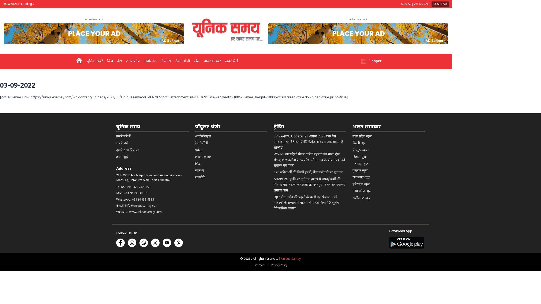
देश (119, 61)
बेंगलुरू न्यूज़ (360, 150)
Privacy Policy (279, 265)
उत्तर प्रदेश (133, 61)
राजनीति (200, 177)
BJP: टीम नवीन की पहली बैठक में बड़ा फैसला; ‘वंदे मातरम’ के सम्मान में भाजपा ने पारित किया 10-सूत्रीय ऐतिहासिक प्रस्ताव (306, 203)
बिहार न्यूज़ (359, 157)
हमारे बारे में (123, 136)
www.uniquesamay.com (145, 212)
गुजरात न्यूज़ (360, 171)
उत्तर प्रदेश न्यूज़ (362, 136)
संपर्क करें (122, 143)
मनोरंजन (150, 61)
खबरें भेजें (231, 61)
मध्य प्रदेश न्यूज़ (362, 191)
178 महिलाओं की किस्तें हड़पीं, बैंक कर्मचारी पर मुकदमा (308, 172)
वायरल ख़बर (212, 61)
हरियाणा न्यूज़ (361, 184)
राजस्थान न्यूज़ (361, 177)
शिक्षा (198, 164)
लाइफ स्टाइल (203, 157)
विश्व (110, 61)
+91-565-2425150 (138, 187)
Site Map (259, 265)
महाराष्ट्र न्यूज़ (360, 164)
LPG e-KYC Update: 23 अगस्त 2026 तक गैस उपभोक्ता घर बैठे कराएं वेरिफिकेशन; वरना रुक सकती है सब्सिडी (308, 142)
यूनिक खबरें (95, 61)
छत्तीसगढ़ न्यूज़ (361, 198)
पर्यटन (199, 150)
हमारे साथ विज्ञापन (127, 150)
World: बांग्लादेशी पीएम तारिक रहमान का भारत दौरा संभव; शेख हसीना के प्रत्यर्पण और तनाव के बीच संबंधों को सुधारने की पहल (309, 160)
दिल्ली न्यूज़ (359, 143)
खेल (197, 61)
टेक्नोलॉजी (182, 61)
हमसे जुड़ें (122, 157)
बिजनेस (166, 61)
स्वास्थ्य (199, 171)
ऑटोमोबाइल (203, 136)
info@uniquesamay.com (141, 206)
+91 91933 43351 (136, 193)
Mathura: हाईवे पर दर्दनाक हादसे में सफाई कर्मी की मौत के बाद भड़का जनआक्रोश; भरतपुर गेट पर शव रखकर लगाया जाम (309, 185)
